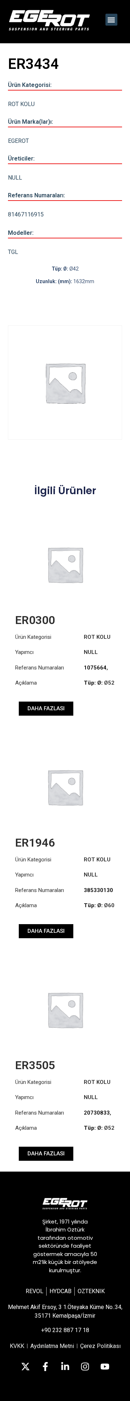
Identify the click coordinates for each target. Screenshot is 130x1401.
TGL (13, 252)
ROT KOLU (21, 104)
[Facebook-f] (45, 1367)
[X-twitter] (25, 1367)
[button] (111, 20)
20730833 (97, 1113)
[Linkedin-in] (65, 1367)
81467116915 (26, 214)
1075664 (95, 667)
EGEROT (18, 140)
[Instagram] (85, 1367)
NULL (15, 177)
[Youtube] (105, 1367)
